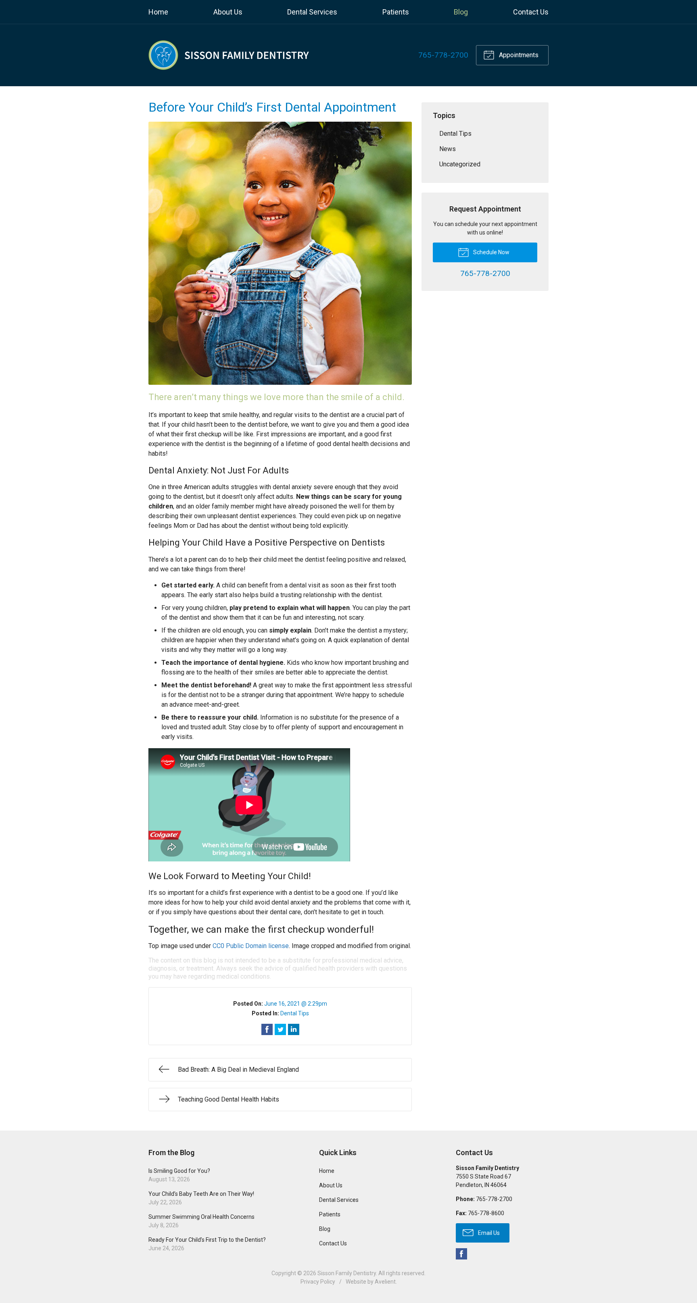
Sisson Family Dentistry (346, 1273)
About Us (227, 12)
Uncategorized (459, 164)
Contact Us (531, 12)
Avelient (385, 1281)
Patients (395, 12)
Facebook (461, 1253)
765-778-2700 (443, 55)
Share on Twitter (280, 1029)
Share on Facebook (267, 1029)
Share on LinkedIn (293, 1029)
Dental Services (312, 12)
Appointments (517, 55)
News (447, 149)
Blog (461, 12)
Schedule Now (490, 252)
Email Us (488, 1233)
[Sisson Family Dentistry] (229, 55)
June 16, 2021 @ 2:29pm (295, 1003)
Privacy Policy (318, 1281)
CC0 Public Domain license (251, 946)
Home (158, 12)
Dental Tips (294, 1013)
